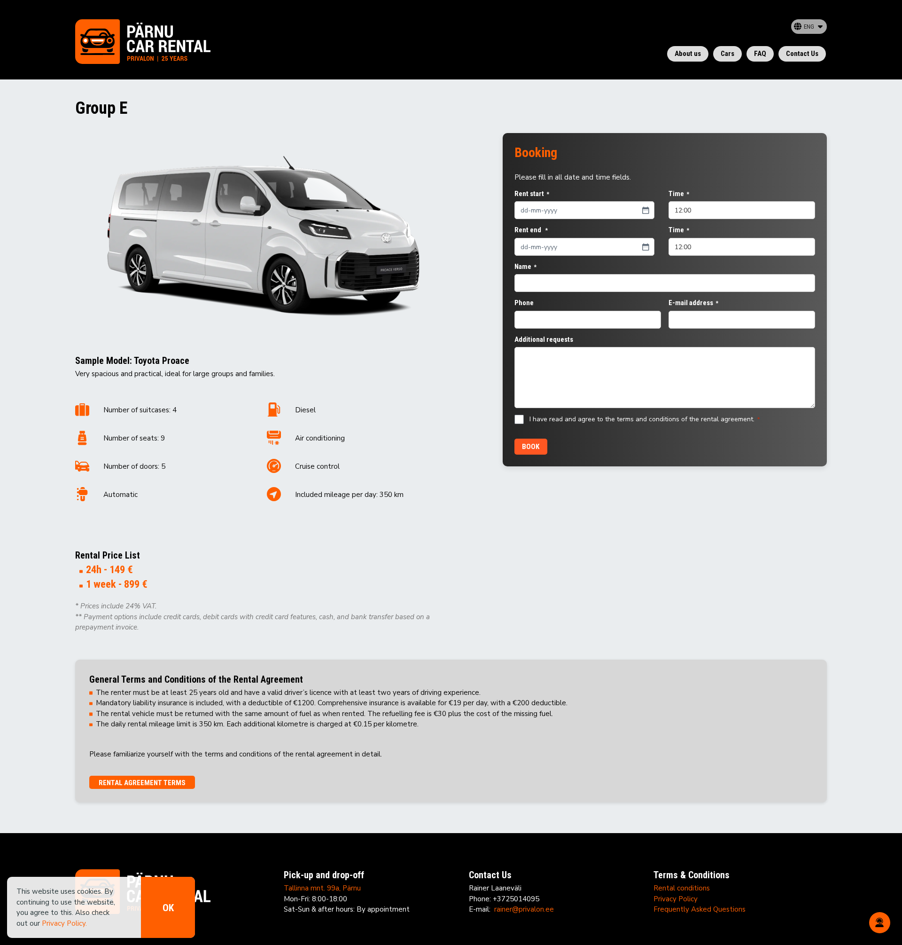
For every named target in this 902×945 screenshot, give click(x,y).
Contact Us (802, 53)
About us (688, 53)
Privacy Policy (675, 899)
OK (168, 908)
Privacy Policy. (64, 923)
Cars (727, 53)
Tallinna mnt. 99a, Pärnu (322, 888)
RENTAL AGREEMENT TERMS (142, 783)
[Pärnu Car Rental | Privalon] (142, 46)
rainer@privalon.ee (524, 909)
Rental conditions (681, 888)
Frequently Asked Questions (699, 909)
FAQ (760, 53)
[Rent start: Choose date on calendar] (645, 210)
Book (530, 446)
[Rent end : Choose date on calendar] (645, 247)
